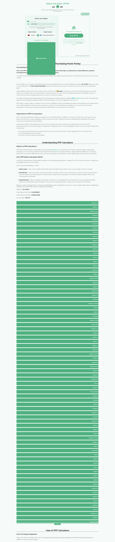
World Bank (78, 98)
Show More (57, 524)
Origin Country (32, 32)
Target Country (47, 32)
